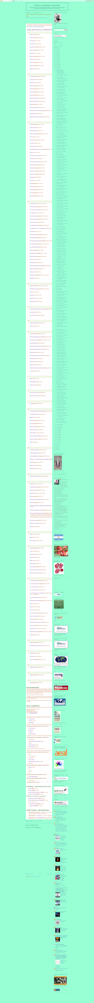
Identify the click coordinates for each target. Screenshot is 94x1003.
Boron (31, 104)
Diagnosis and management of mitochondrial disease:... (61, 314)
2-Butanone (32, 82)
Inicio (40, 873)
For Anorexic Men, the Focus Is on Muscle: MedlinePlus (62, 87)
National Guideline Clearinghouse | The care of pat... (62, 201)
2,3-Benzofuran (33, 79)
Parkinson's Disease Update (60, 151)
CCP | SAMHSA (59, 288)
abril (57, 436)
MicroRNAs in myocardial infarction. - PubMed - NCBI (61, 317)
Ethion (31, 292)
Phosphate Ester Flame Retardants (36, 499)
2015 (56, 66)
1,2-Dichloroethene (33, 219)
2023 (56, 52)
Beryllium (32, 95)
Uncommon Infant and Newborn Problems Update (61, 189)
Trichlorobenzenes (33, 628)
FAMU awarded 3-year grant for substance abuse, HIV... (61, 272)
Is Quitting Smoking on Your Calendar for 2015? (61, 218)
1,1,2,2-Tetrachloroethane (34, 583)
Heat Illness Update (59, 152)
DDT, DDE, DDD (33, 237)
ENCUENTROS (58, 919)
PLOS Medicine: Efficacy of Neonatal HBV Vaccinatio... (61, 110)
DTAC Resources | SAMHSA (61, 283)
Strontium (32, 557)
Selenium (32, 548)
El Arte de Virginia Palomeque (61, 911)
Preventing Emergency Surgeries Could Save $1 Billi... (61, 81)
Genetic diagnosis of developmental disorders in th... (62, 330)
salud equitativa (64, 479)
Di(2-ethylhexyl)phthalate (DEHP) (36, 240)
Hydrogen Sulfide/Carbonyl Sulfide (34, 741)
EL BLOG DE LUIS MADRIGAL (59, 884)
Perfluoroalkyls (32, 493)
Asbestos (31, 65)
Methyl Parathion (33, 432)
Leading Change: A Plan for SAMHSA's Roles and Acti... (61, 250)
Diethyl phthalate (33, 262)
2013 (56, 443)
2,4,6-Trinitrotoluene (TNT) (34, 597)
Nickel (31, 462)
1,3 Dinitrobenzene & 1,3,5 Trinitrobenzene (37, 228)
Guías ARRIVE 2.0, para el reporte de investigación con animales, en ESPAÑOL (63, 838)
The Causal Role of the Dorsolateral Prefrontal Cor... (61, 231)
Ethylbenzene (32, 295)
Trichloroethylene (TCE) (34, 631)
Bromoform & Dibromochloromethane (36, 110)
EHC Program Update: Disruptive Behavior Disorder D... (62, 116)
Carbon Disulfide (33, 127)
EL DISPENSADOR (59, 817)
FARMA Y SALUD (58, 950)
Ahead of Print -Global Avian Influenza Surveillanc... (61, 376)
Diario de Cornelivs (58, 865)
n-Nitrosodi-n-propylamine (34, 449)
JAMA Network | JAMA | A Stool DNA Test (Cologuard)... (61, 362)
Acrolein (31, 37)
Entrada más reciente (29, 873)
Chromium (32, 180)
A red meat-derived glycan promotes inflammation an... (61, 134)
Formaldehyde (32, 312)
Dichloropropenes (33, 256)
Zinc (31, 682)
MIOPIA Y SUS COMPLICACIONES (63, 901)
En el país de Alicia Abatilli (60, 907)
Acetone (31, 34)
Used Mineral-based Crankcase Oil (36, 645)
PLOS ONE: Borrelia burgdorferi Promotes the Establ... (61, 137)
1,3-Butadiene (32, 76)
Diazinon (31, 250)
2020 (56, 57)
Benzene (31, 88)
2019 (56, 59)
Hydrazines (32, 364)
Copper (31, 186)
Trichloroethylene (31, 746)
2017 (56, 62)
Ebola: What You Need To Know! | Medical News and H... (62, 243)
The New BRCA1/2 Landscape (61, 300)
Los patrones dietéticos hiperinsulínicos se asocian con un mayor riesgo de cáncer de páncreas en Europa (61, 844)
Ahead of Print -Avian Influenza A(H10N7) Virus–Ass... (61, 387)
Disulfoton (32, 278)
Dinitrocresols (32, 268)
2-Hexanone (32, 333)
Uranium (31, 642)
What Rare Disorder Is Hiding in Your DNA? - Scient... (61, 302)
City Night (61, 912)
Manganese (32, 420)
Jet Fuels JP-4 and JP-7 (34, 392)
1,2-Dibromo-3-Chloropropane (35, 209)
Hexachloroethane (33, 352)
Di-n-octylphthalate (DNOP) (35, 247)
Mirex (31, 442)
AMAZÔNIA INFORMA (59, 944)
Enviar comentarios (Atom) (35, 876)
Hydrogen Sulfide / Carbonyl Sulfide (36, 116)
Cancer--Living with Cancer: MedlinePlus (61, 256)
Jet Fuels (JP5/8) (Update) (33, 776)
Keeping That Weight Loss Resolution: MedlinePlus (61, 149)
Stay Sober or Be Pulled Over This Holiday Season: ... (62, 113)
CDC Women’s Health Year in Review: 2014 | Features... (61, 180)
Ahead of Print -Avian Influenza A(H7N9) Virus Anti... (61, 404)
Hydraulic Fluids (33, 361)
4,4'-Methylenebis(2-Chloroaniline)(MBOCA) (38, 411)
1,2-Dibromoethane (33, 212)
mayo (57, 434)
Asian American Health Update (61, 191)
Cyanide (31, 195)
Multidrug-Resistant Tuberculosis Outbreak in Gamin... (62, 410)
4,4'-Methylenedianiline (34, 414)
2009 (56, 449)
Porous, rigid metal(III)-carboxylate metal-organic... (61, 107)
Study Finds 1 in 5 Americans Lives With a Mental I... (61, 275)
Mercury (31, 423)
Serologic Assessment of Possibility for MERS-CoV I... (61, 407)
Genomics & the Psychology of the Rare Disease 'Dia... (61, 305)
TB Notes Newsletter (59, 125)
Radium (31, 534)
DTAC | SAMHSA (59, 289)
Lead (31, 403)
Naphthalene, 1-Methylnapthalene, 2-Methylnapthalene (39, 459)
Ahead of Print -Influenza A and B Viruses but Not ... (62, 373)
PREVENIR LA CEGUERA (60, 900)
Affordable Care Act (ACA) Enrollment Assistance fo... (61, 259)
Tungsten (32, 634)
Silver (31, 551)
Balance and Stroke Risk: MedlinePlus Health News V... (61, 78)
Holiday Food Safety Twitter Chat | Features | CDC (62, 221)
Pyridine (31, 526)
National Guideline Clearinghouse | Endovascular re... (62, 203)
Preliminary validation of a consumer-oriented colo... (61, 347)
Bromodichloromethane (34, 107)
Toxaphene (32, 625)
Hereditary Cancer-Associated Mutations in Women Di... (61, 356)
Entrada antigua (49, 873)
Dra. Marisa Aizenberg (59, 874)
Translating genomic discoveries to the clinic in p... (61, 338)
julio (57, 431)
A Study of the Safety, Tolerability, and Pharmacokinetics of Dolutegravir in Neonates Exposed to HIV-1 (61, 813)
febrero (57, 439)
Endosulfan (32, 285)
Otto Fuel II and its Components (35, 476)
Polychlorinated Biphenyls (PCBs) (36, 510)
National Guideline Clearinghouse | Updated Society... (62, 198)
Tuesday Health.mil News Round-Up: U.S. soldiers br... (62, 186)
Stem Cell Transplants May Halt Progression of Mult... (61, 212)
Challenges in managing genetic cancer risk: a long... (61, 359)
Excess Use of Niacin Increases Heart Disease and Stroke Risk (63, 894)
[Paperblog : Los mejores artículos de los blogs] (57, 595)
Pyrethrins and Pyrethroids (34, 523)
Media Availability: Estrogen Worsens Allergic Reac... (61, 298)
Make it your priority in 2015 (61, 127)
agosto (57, 429)
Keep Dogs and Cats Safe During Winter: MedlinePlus (61, 146)
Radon (31, 537)
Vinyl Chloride (32, 659)
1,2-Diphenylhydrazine (34, 225)
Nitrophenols (32, 468)
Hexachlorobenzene (32, 733)
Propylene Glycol (33, 520)
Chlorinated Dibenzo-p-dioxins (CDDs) (37, 149)
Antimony (32, 59)
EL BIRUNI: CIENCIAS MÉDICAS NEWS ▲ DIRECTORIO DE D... (60, 72)
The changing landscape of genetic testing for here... (60, 344)
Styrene (31, 560)
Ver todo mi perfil (58, 529)
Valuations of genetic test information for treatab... (60, 333)
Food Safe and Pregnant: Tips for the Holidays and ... (61, 224)
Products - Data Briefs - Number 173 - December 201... (61, 177)
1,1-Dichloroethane (33, 203)
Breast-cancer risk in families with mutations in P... (62, 379)
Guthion (31, 326)
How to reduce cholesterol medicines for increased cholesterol (63, 962)
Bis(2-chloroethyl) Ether (34, 98)
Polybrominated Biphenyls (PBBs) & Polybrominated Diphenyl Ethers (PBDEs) (43, 505)
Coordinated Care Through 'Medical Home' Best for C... (61, 401)
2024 (56, 51)
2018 (56, 61)
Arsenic (31, 62)
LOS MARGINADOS (59, 824)
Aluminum (32, 50)
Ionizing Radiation (33, 381)
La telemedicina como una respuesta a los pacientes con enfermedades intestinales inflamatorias (63, 878)
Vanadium (32, 653)
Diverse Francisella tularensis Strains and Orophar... (61, 419)
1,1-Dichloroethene (33, 206)
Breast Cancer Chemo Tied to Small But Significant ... (61, 395)
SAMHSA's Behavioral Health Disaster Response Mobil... (61, 281)
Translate (62, 37)
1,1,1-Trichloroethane (34, 580)
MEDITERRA (57, 967)
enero (57, 441)
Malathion (32, 417)
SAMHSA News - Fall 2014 (60, 248)
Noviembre (57, 908)
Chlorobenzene (33, 158)
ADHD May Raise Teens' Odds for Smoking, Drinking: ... (62, 398)
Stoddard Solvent (33, 554)
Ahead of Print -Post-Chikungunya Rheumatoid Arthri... (62, 370)
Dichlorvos (32, 259)
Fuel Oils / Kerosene (33, 315)
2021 (56, 56)
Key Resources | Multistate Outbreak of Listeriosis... (60, 90)
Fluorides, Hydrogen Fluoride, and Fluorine (37, 309)
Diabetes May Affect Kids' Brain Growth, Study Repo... (61, 140)
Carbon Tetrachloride (34, 133)
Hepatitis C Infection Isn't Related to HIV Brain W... (62, 389)
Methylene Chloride (33, 439)
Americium (32, 53)
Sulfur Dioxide (32, 563)
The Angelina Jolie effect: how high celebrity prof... (61, 341)
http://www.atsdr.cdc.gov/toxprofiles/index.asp (35, 26)
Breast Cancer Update (60, 154)
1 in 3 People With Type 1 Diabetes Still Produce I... (61, 84)
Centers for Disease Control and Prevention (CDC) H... (61, 157)
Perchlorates (32, 490)
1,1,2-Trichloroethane (34, 586)
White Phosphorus (33, 667)
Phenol (31, 496)
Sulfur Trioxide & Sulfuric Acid (35, 569)
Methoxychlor (32, 426)
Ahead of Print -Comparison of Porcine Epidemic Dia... (61, 365)
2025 (56, 49)
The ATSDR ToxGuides (41, 817)
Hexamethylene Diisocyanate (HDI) (36, 355)
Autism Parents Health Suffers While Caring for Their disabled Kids (63, 930)
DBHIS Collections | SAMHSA (61, 286)
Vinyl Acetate (32, 656)
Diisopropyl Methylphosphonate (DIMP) (37, 265)
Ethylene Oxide (33, 301)
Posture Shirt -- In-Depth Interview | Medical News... (62, 234)
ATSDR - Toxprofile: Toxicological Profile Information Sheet (36, 17)
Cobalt (31, 183)
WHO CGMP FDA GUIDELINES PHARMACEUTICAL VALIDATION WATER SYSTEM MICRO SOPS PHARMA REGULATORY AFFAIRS (61, 890)
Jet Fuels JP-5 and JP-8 (34, 395)
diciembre (58, 69)
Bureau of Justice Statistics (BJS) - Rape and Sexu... (62, 174)
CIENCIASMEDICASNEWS (47, 5)
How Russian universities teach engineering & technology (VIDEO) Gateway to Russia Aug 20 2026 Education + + (60, 820)
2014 (56, 67)
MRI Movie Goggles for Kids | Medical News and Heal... (61, 240)
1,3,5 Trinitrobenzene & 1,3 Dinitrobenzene (37, 593)
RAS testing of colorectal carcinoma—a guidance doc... (61, 350)
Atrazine (31, 68)
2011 (56, 446)
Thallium (31, 606)
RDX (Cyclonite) (33, 540)
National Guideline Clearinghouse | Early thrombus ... (62, 206)
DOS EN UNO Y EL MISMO (60, 885)
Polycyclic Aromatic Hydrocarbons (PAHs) (37, 513)
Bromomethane (33, 113)
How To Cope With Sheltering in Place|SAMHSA (61, 278)
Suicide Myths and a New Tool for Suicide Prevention (62, 295)
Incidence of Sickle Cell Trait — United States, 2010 (61, 311)
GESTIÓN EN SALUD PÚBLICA (61, 811)
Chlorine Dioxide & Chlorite (35, 155)
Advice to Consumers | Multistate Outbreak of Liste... (62, 101)
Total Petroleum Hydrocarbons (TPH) (36, 622)
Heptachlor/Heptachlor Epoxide (35, 336)
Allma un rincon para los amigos (61, 968)
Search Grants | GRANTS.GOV (61, 121)
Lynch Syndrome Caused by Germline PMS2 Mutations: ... (61, 353)
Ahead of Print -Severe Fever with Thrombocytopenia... (62, 368)
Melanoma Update (59, 381)
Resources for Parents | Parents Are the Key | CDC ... (62, 75)
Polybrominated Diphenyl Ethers (34, 761)
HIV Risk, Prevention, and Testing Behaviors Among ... (62, 162)
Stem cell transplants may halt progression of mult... (61, 193)
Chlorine (31, 152)
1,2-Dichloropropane (33, 222)
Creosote (31, 189)
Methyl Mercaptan (33, 429)
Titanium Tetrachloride (34, 616)
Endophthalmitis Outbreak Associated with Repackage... (61, 421)
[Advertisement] (35, 864)
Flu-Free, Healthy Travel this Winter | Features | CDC (61, 215)
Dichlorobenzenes (33, 253)
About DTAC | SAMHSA (60, 284)
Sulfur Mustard (32, 566)
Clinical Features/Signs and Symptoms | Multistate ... (61, 93)
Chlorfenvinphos (33, 146)
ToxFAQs (39, 815)
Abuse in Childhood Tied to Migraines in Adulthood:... (61, 392)
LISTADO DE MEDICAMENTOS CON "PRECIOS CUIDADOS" (61, 952)
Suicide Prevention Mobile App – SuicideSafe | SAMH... (62, 292)
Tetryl (31, 603)
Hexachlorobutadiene (34, 343)
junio (57, 432)
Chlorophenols (32, 174)
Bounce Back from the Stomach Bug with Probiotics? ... (61, 237)
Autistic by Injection (59, 927)
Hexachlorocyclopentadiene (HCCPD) (37, 349)
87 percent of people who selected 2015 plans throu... (62, 131)
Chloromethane (33, 171)
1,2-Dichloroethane (33, 216)
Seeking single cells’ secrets (61, 129)
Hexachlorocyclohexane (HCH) (35, 346)
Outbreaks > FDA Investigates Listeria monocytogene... (61, 228)
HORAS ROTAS (58, 856)
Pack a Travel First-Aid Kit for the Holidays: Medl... (62, 183)
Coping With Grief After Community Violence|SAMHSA (60, 268)
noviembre (58, 424)
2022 (56, 54)
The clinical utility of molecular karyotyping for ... (61, 323)
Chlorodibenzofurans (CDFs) (35, 161)
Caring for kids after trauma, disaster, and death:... (61, 265)
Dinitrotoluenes (31, 730)
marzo (57, 437)
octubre (57, 426)
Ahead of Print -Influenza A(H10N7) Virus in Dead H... (61, 384)
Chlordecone (32, 143)
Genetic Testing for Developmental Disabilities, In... (61, 326)
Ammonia (32, 56)
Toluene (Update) (31, 759)
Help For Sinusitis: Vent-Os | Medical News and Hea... (61, 246)
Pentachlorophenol (33, 487)
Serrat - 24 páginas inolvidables (63, 921)
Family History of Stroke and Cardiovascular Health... (61, 320)
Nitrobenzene (32, 465)
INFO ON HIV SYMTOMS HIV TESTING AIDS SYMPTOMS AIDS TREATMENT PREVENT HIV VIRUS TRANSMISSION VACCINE (61, 957)
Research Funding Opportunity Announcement (61, 123)
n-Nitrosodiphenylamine (34, 456)
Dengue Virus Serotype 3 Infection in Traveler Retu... (62, 416)
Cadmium (32, 124)
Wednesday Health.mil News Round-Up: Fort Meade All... (61, 119)
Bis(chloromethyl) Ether (34, 101)
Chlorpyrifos (32, 177)
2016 (56, 64)
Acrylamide (32, 40)
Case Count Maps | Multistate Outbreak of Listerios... (61, 98)
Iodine (31, 378)
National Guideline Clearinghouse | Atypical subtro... (62, 209)
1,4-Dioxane (32, 231)
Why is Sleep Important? (60, 226)
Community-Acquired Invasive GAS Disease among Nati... (61, 413)
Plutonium (32, 502)
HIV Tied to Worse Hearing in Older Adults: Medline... (61, 143)
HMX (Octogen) (33, 358)
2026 (56, 47)
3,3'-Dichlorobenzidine (34, 234)
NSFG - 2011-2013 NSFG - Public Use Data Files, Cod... (62, 165)
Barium (31, 85)
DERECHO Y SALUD (59, 848)
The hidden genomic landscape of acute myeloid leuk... (62, 336)
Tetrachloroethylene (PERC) (35, 600)
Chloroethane (32, 164)
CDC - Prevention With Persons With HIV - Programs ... (61, 159)
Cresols (31, 192)
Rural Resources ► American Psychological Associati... (61, 253)
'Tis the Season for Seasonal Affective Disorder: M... (61, 104)
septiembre (58, 427)
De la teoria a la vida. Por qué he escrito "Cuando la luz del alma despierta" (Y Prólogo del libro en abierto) (63, 869)
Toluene (31, 619)
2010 (56, 448)
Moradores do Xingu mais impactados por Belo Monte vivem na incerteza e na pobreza (61, 946)
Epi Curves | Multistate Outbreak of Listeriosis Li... (61, 95)
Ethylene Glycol (33, 298)
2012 (56, 444)
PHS (43, 812)
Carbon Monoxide (33, 130)
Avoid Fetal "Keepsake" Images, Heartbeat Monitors (61, 168)
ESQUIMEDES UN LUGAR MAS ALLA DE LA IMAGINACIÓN (61, 936)
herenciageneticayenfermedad (60, 842)
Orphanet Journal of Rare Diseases (62, 195)
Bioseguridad (57, 834)
